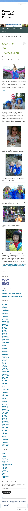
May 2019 (4, 330)
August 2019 (5, 325)
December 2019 (5, 321)
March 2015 (4, 401)
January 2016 (5, 388)
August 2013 (5, 427)
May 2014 (4, 415)
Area (3, 452)
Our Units (15, 28)
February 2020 (5, 318)
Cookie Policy (5, 505)
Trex (3, 474)
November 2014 (5, 407)
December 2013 (5, 422)
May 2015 (4, 398)
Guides (3, 462)
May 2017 (4, 363)
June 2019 (4, 328)
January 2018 (5, 351)
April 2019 (4, 331)
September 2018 (5, 342)
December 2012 (5, 439)
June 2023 (4, 304)
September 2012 (5, 444)
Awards (3, 453)
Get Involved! (5, 31)
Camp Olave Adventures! (7, 292)
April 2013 (4, 433)
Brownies (4, 455)
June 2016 (4, 380)
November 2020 (5, 315)
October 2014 (5, 409)
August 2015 (5, 395)
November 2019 (5, 322)
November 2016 (5, 372)
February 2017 (5, 368)
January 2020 (5, 319)
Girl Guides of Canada (15, 265)
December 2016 (5, 371)
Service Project (5, 471)
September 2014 (5, 410)
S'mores (22, 265)
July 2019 (4, 327)
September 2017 (5, 357)
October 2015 (5, 392)
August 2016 (5, 377)
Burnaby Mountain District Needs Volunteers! (12, 296)
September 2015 (5, 394)
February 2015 (5, 403)
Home (3, 28)
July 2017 (4, 360)
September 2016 (5, 375)
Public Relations (5, 468)
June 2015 (4, 397)
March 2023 (4, 307)
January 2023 (5, 309)
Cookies (4, 458)
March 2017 (4, 366)
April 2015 (4, 400)
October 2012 (5, 442)
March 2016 (4, 385)
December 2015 (5, 389)
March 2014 (4, 418)
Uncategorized (5, 476)
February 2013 (5, 436)
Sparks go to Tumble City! (8, 295)
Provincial (4, 467)
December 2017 (5, 353)
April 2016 (4, 383)
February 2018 (5, 350)
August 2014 (5, 412)
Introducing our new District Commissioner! (12, 293)
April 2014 (4, 416)
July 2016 (4, 378)
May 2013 (4, 432)
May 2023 (4, 306)
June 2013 (4, 430)
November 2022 (5, 312)
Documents (9, 28)
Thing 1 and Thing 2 (9, 266)
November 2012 (5, 441)
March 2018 (4, 348)
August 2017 (5, 359)
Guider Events (5, 461)
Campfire (23, 264)
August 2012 (5, 445)
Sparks (11, 264)
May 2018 (4, 345)
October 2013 (5, 426)
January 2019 (5, 336)
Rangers (4, 470)
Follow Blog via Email (9, 481)
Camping (8, 264)
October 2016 (5, 374)
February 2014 (5, 419)
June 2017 (4, 362)
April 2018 (4, 347)
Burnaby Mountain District (9, 14)
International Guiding (7, 464)
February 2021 (5, 313)
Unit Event (15, 264)
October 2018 (5, 341)
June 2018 (4, 344)
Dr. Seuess (8, 265)
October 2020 (5, 316)
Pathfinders (4, 465)
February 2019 (5, 334)
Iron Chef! (4, 290)
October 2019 (5, 324)
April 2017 (4, 365)
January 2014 (5, 421)
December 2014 (5, 406)
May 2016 (4, 382)
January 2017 (5, 369)
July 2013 (4, 429)
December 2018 (5, 338)
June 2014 (4, 413)
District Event (5, 459)
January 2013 (5, 438)
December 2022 (5, 310)
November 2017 (5, 354)
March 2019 (4, 333)
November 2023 (5, 303)
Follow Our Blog (6, 492)
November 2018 (5, 339)
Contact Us (21, 28)
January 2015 (5, 404)
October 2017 (5, 356)
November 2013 (5, 424)
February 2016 (5, 386)
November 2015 (5, 391)
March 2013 (4, 435)
